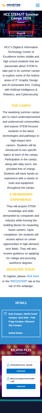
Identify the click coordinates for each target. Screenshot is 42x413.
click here (32, 276)
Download (21, 371)
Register (21, 33)
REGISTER (18, 281)
